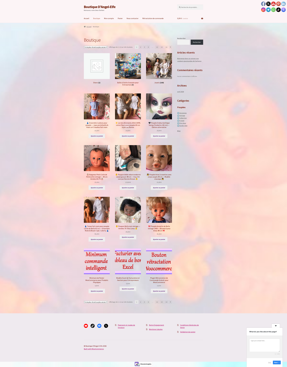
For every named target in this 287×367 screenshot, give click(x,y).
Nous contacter (132, 18)
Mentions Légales (156, 329)
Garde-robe (183, 126)
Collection (183, 118)
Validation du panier (187, 332)
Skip (269, 362)
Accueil (86, 18)
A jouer (181, 121)
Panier (120, 18)
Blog (178, 131)
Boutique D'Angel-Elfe (99, 7)
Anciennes (183, 113)
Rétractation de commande (153, 18)
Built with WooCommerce (94, 349)
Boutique (96, 18)
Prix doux (182, 123)
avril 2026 (180, 92)
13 (162, 47)
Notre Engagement (156, 325)
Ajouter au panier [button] (97, 136)
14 (166, 47)
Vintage (182, 116)
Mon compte (109, 18)
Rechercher (181, 38)
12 (157, 47)
